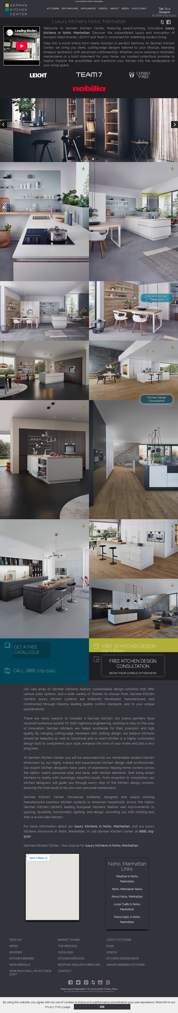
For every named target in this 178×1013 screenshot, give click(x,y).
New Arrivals (19, 964)
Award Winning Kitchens (125, 964)
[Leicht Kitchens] (38, 74)
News (125, 8)
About (114, 8)
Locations (139, 8)
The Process (67, 946)
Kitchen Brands (21, 958)
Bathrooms (70, 8)
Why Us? (15, 939)
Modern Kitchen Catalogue (157, 298)
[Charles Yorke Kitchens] (139, 74)
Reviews (15, 952)
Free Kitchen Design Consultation (132, 663)
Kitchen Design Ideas (122, 958)
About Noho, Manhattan (127, 896)
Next (174, 124)
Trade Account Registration (73, 989)
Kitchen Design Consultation (156, 399)
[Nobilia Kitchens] (88, 87)
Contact (65, 971)
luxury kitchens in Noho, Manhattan (102, 826)
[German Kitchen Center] (16, 14)
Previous (3, 124)
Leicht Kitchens (118, 939)
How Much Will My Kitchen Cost (30, 972)
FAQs (110, 946)
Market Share (69, 939)
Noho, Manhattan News (127, 889)
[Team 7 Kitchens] (89, 74)
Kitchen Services (71, 958)
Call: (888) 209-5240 (34, 670)
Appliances (88, 8)
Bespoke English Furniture (79, 964)
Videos (103, 8)
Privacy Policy (54, 1007)
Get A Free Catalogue (26, 649)
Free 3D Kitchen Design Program (129, 649)
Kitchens (53, 8)
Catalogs (65, 952)
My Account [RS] (95, 989)
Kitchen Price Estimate (156, 195)
